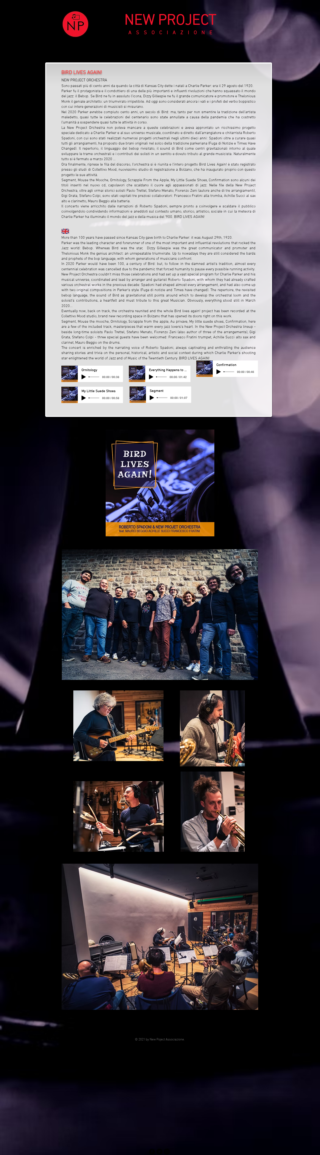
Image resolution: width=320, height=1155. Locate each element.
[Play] (84, 377)
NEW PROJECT (170, 21)
